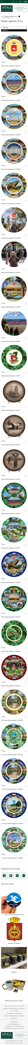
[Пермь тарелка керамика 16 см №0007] (14, 254)
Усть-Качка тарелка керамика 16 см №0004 (12, 823)
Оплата (16, 1006)
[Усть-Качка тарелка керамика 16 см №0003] (14, 771)
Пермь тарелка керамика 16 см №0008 (10, 307)
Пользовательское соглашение (14, 1013)
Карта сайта (14, 1018)
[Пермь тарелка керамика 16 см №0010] (14, 357)
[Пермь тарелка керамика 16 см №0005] (14, 185)
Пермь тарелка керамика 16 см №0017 (10, 548)
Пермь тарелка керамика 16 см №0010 (10, 375)
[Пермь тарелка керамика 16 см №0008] (14, 288)
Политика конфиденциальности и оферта (14, 1015)
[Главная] (2, 16)
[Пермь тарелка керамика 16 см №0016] (14, 495)
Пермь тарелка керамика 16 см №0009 (10, 341)
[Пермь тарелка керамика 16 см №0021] (14, 667)
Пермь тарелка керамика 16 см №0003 (10, 134)
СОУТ (11, 1011)
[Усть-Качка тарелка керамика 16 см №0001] (14, 702)
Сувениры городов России (10, 16)
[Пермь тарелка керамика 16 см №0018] (14, 564)
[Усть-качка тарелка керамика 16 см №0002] (14, 736)
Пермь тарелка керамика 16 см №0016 (10, 513)
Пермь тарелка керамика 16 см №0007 (10, 272)
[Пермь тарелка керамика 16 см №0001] (14, 47)
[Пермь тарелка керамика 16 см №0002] (14, 82)
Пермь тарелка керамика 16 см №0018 (10, 582)
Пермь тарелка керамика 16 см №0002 (10, 100)
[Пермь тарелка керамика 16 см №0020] (14, 633)
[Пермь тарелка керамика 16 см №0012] (14, 426)
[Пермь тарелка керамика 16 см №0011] (14, 392)
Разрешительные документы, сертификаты (14, 1008)
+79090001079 (14, 1022)
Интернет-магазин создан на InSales (14, 1042)
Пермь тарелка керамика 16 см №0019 (10, 617)
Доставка (21, 1006)
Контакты (15, 1011)
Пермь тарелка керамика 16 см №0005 (10, 203)
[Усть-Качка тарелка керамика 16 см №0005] (14, 840)
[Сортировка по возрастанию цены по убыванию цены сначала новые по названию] (14, 27)
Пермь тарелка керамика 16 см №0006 (10, 238)
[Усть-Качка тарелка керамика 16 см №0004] (14, 805)
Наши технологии (9, 1006)
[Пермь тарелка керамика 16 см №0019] (14, 598)
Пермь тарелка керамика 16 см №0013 (10, 479)
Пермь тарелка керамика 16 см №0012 (10, 444)
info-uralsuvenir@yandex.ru (14, 1024)
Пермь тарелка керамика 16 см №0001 (10, 65)
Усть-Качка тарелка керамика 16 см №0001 (12, 720)
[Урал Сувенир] (14, 8)
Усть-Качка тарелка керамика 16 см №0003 (12, 789)
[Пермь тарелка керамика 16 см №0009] (14, 323)
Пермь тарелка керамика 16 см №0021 (10, 685)
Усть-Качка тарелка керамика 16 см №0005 (12, 858)
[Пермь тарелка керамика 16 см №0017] (14, 530)
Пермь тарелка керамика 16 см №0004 (10, 169)
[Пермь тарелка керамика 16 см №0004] (14, 151)
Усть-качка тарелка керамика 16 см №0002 (12, 754)
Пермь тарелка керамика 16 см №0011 (10, 410)
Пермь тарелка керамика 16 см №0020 (10, 651)
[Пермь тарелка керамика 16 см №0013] (14, 461)
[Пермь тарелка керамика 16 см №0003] (14, 116)
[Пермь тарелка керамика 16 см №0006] (14, 220)
